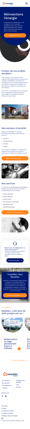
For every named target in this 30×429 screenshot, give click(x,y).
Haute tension (7, 199)
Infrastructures (7, 141)
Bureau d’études (8, 194)
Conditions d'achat (7, 413)
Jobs (17, 384)
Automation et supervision (11, 201)
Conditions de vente (8, 411)
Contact (18, 387)
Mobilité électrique (8, 207)
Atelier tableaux (8, 196)
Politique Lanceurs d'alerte (10, 415)
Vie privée (4, 406)
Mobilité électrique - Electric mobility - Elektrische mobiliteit (12, 324)
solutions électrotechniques (19, 187)
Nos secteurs (6, 383)
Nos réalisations (7, 385)
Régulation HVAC (8, 204)
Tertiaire (5, 143)
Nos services (5, 380)
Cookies (4, 408)
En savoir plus (12, 335)
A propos (4, 388)
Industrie (5, 138)
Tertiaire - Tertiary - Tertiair (12, 321)
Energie (5, 146)
